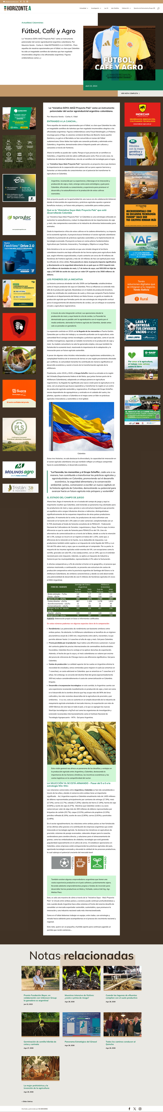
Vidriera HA (125, 8)
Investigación (95, 8)
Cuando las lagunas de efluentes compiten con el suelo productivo (121, 996)
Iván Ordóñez (115, 8)
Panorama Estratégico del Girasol (81, 1041)
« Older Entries (27, 1101)
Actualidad (83, 8)
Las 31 (106, 8)
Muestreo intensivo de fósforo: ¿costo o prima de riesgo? (79, 996)
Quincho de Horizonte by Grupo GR (144, 8)
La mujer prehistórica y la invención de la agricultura (36, 1086)
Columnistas (37, 22)
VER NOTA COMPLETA (129, 93)
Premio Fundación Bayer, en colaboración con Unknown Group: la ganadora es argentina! (40, 998)
